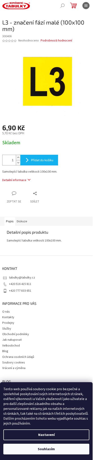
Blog (5, 351)
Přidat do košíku (42, 160)
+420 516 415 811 (20, 284)
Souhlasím (46, 449)
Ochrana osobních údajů (18, 357)
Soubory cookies (13, 362)
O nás (6, 311)
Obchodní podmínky (15, 334)
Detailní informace (14, 180)
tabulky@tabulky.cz (22, 277)
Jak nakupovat (12, 340)
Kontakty (8, 317)
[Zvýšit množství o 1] (18, 157)
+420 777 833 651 (20, 291)
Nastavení (46, 434)
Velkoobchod (11, 345)
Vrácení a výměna (13, 368)
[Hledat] (62, 5)
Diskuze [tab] (22, 221)
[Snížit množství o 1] (18, 162)
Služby (6, 328)
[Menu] (85, 5)
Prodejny (8, 323)
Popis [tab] (10, 221)
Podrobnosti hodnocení (56, 41)
